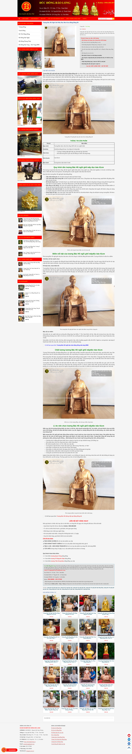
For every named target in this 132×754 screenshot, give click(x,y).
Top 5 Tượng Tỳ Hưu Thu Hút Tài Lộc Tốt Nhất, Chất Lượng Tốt (31, 253)
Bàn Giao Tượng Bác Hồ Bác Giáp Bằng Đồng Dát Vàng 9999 (32, 225)
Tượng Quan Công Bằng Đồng (58, 737)
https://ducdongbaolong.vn (30, 741)
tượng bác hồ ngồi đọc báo (66, 587)
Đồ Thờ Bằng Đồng (24, 34)
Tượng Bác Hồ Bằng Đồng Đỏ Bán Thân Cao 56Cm (70, 637)
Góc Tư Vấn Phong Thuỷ (56, 18)
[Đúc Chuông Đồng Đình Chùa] (29, 85)
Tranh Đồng (22, 30)
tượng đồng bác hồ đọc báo (55, 589)
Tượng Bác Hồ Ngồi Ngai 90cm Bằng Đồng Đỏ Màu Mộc (88, 685)
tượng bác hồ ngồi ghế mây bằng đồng (94, 587)
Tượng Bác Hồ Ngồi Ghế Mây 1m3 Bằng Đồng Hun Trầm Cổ (106, 637)
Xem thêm (20, 69)
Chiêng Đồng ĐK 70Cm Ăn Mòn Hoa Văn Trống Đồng (32, 286)
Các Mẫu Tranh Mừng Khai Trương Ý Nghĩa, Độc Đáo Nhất (31, 247)
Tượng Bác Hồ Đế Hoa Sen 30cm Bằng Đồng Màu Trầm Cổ (69, 661)
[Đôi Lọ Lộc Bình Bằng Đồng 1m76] (29, 112)
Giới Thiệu (25, 18)
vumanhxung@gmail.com (28, 744)
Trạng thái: (82, 26)
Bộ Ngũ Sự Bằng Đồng (56, 727)
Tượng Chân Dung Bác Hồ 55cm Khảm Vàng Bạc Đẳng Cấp (51, 709)
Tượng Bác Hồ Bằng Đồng (57, 741)
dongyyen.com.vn (30, 750)
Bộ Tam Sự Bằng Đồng (56, 730)
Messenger (129, 745)
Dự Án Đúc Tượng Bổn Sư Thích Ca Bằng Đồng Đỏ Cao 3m (31, 275)
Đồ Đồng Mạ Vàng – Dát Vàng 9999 (29, 44)
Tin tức (43, 18)
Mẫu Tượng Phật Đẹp (73, 18)
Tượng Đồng (22, 27)
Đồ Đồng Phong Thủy (25, 41)
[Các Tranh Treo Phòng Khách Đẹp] (29, 143)
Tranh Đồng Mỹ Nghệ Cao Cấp (58, 744)
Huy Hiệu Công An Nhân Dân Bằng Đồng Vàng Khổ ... (33, 317)
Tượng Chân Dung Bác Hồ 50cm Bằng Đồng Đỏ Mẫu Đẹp (51, 685)
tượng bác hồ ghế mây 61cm (53, 587)
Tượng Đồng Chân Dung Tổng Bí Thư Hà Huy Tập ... (32, 309)
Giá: (81, 29)
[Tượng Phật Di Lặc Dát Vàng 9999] (29, 198)
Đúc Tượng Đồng (55, 734)
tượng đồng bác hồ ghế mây (68, 589)
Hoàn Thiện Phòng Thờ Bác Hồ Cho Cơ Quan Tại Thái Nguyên (32, 231)
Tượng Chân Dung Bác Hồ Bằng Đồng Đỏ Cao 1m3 (69, 614)
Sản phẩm (34, 18)
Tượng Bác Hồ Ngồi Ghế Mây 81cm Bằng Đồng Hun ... (88, 637)
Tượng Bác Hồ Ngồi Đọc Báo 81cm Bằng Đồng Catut (106, 709)
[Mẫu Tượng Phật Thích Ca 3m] (29, 60)
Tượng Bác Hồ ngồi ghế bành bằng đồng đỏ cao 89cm (88, 614)
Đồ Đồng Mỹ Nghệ (24, 37)
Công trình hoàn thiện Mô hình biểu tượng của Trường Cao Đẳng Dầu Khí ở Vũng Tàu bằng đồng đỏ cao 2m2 (32, 220)
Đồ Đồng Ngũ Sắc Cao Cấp (57, 732)
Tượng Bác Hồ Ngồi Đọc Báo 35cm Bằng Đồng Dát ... (106, 661)
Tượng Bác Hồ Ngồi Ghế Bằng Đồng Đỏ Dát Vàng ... (106, 614)
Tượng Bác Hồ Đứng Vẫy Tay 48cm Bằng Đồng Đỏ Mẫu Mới (88, 709)
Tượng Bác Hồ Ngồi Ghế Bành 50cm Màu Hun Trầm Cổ (70, 685)
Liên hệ (83, 29)
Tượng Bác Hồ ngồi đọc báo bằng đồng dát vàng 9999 (72, 345)
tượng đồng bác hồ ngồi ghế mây (82, 589)
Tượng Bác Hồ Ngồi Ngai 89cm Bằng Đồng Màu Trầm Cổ (51, 661)
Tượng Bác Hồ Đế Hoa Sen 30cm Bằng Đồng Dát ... (87, 661)
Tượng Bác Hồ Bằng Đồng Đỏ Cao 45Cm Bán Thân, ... (51, 637)
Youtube (129, 737)
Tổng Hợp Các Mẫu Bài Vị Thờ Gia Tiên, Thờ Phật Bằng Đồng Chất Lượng (32, 241)
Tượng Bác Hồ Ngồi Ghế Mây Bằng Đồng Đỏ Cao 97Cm (51, 614)
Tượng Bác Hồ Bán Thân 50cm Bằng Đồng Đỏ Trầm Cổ (106, 685)
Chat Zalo (129, 741)
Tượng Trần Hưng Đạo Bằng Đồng (59, 739)
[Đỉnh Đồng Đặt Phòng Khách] (29, 171)
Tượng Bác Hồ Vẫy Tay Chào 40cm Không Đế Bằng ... (69, 709)
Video (84, 18)
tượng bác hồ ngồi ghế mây (79, 587)
